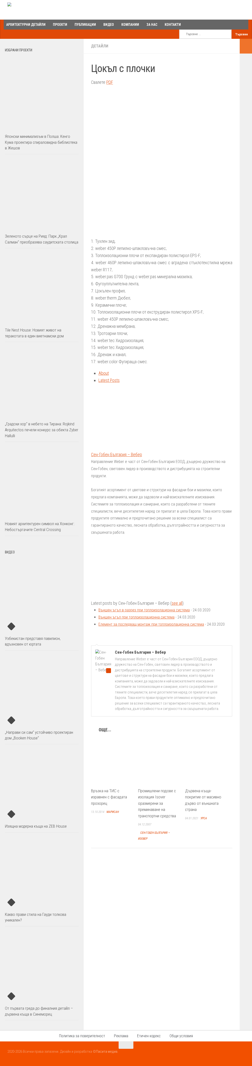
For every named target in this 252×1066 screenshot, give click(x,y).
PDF (109, 82)
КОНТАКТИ (173, 25)
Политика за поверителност (82, 1036)
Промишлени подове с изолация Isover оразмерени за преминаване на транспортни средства (157, 803)
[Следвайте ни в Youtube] (232, 1054)
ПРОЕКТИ (60, 25)
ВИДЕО (108, 25)
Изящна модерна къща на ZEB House (36, 826)
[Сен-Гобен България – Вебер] (122, 447)
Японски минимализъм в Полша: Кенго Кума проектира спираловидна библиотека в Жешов (41, 142)
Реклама (121, 1036)
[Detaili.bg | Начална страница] (28, 9)
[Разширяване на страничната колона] (246, 46)
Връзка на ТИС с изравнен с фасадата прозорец (109, 797)
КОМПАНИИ (130, 25)
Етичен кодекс (149, 1036)
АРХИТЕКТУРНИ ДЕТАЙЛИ (26, 25)
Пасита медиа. (107, 1051)
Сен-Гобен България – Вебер (116, 454)
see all (177, 603)
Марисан (113, 812)
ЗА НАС (151, 25)
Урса (204, 818)
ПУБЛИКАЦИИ (85, 25)
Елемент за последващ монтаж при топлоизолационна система (151, 624)
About (103, 373)
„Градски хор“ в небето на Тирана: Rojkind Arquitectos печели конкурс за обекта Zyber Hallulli (41, 429)
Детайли (99, 46)
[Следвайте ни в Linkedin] (241, 1054)
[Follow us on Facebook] (223, 1054)
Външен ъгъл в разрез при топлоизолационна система (144, 610)
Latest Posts (109, 380)
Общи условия (181, 1036)
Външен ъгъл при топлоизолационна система (136, 617)
